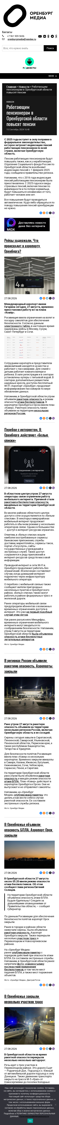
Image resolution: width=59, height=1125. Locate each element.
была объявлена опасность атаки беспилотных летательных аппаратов (28, 636)
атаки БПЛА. (11, 805)
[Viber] (53, 213)
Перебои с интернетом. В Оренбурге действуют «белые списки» (26, 435)
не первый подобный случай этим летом (28, 613)
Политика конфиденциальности (34, 1116)
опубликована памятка (28, 819)
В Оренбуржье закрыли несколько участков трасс (23, 1047)
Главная (11, 86)
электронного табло (17, 326)
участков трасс (27, 962)
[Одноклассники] (44, 213)
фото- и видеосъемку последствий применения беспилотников (24, 991)
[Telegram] (47, 213)
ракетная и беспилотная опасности (26, 502)
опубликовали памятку (26, 976)
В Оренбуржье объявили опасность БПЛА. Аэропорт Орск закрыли (28, 854)
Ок (30, 1121)
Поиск (50, 48)
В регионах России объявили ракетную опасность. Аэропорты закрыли (28, 690)
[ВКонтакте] (41, 213)
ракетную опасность (29, 399)
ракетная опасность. (17, 956)
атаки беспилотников (30, 402)
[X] (50, 213)
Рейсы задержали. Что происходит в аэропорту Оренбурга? (22, 245)
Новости (24, 86)
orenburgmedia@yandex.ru (22, 39)
